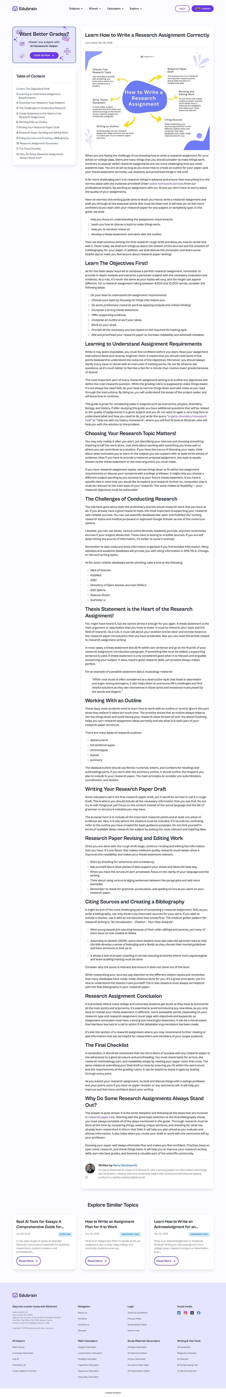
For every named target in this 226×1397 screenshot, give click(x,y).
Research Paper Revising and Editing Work (43, 132)
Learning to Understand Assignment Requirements (39, 96)
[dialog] (113, 1393)
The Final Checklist (30, 148)
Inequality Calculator (88, 1377)
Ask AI (15, 1359)
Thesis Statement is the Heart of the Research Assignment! (40, 115)
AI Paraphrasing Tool (187, 1365)
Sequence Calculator (88, 1371)
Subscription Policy (137, 1324)
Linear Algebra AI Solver (24, 1371)
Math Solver (18, 1347)
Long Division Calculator (90, 1353)
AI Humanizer (183, 1347)
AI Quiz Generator (137, 1359)
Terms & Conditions (137, 1312)
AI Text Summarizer (187, 1371)
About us (82, 1312)
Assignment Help (130, 1234)
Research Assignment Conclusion (39, 143)
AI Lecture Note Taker (138, 1365)
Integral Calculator (87, 1347)
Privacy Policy (134, 1318)
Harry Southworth (125, 1165)
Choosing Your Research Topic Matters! (42, 102)
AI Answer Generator (23, 1353)
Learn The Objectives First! (34, 88)
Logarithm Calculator (88, 1365)
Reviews (82, 1330)
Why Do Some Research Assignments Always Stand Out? (41, 156)
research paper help (101, 1117)
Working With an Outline (33, 122)
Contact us (83, 1324)
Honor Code (133, 1330)
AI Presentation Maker (139, 1371)
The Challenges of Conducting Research (42, 108)
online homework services (166, 183)
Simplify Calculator (87, 1359)
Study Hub (65, 1234)
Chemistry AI (18, 1365)
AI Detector (183, 1359)
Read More (26, 1261)
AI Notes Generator (137, 1347)
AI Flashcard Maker (137, 1353)
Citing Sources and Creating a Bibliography (44, 138)
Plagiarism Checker (187, 1353)
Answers (82, 1318)
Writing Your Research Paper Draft (39, 127)
